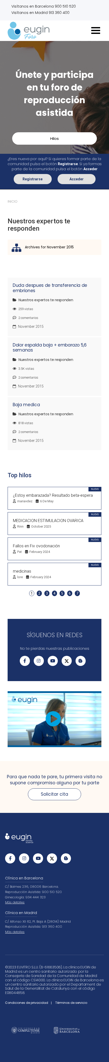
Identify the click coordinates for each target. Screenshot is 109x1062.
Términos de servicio (71, 1003)
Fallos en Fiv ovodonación (36, 546)
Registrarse (33, 179)
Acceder (76, 179)
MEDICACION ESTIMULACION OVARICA (48, 520)
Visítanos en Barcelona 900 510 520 (43, 6)
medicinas (22, 571)
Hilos (54, 138)
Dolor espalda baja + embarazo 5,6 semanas (50, 347)
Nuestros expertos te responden (46, 299)
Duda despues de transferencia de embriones (50, 287)
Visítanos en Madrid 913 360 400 (40, 12)
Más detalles (15, 902)
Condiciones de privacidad (26, 1003)
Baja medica (26, 405)
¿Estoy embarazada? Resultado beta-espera (53, 495)
